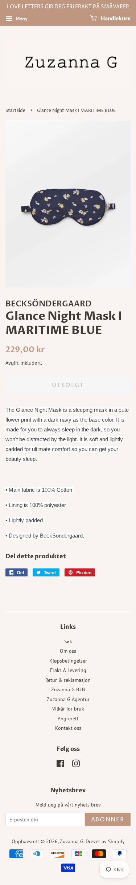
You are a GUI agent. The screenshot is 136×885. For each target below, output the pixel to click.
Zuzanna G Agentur (68, 699)
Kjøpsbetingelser (68, 660)
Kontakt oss (68, 728)
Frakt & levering (68, 670)
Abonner (107, 820)
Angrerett (68, 718)
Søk (68, 641)
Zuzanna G (71, 841)
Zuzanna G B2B (68, 689)
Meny (21, 18)
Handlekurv (115, 18)
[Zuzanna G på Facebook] (60, 765)
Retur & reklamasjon (68, 680)
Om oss (68, 651)
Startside (15, 111)
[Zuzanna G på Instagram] (76, 765)
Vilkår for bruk (68, 708)
